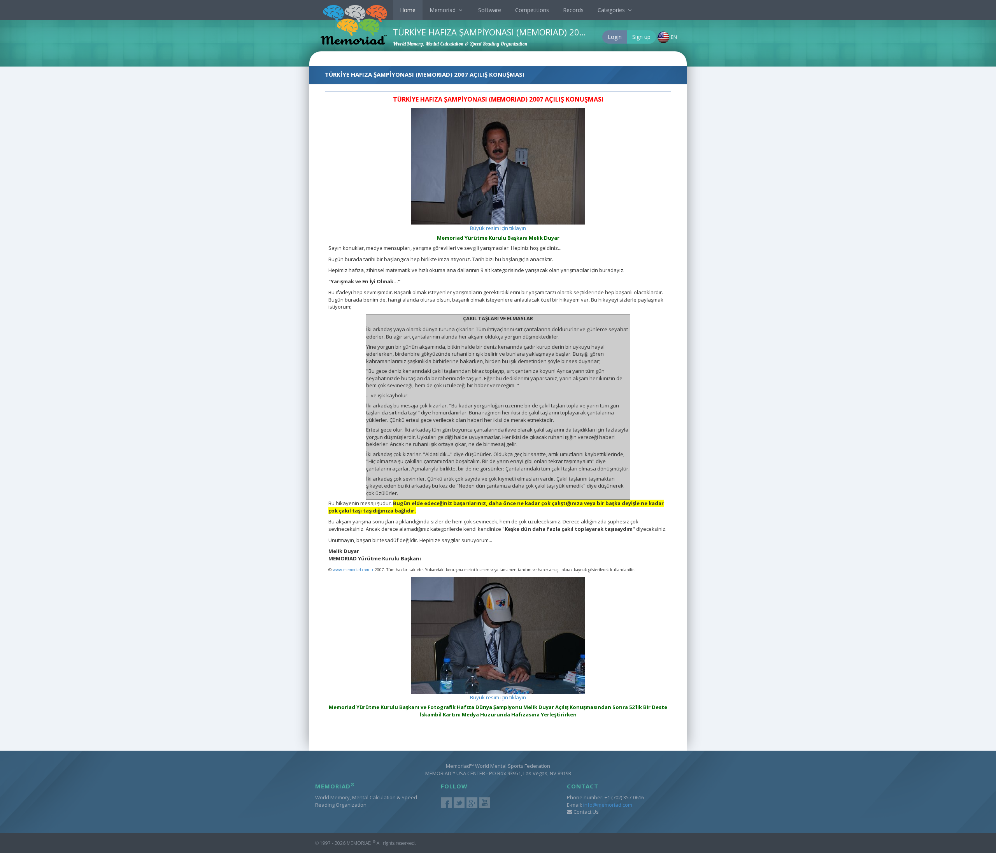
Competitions (532, 10)
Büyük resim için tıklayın (498, 228)
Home (408, 10)
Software (489, 10)
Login (615, 36)
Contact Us (585, 811)
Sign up (641, 36)
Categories (612, 10)
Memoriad (443, 10)
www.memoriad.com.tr (353, 569)
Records (573, 10)
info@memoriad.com (607, 804)
